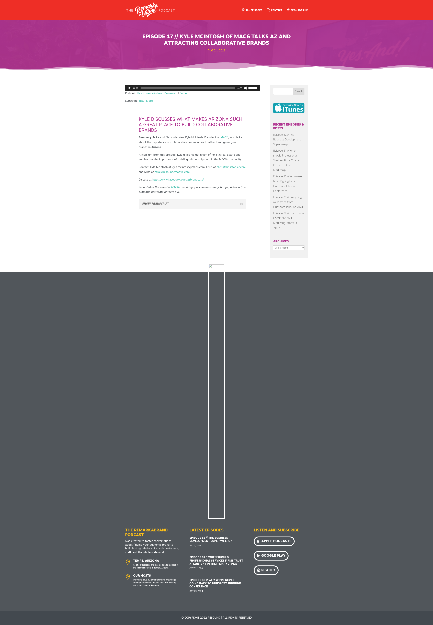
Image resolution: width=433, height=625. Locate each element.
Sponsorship (299, 10)
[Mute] (245, 88)
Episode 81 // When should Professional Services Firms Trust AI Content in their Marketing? (287, 160)
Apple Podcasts (276, 541)
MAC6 (175, 187)
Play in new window (149, 93)
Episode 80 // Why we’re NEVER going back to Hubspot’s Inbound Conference (215, 583)
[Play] (129, 88)
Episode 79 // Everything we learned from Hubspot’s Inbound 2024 (288, 202)
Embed (184, 93)
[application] (192, 88)
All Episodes (253, 10)
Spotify (268, 570)
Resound (141, 568)
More (149, 101)
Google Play (273, 555)
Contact (276, 10)
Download (170, 93)
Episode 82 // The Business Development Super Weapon (287, 139)
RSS (141, 101)
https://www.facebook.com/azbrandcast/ (178, 179)
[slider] (253, 88)
